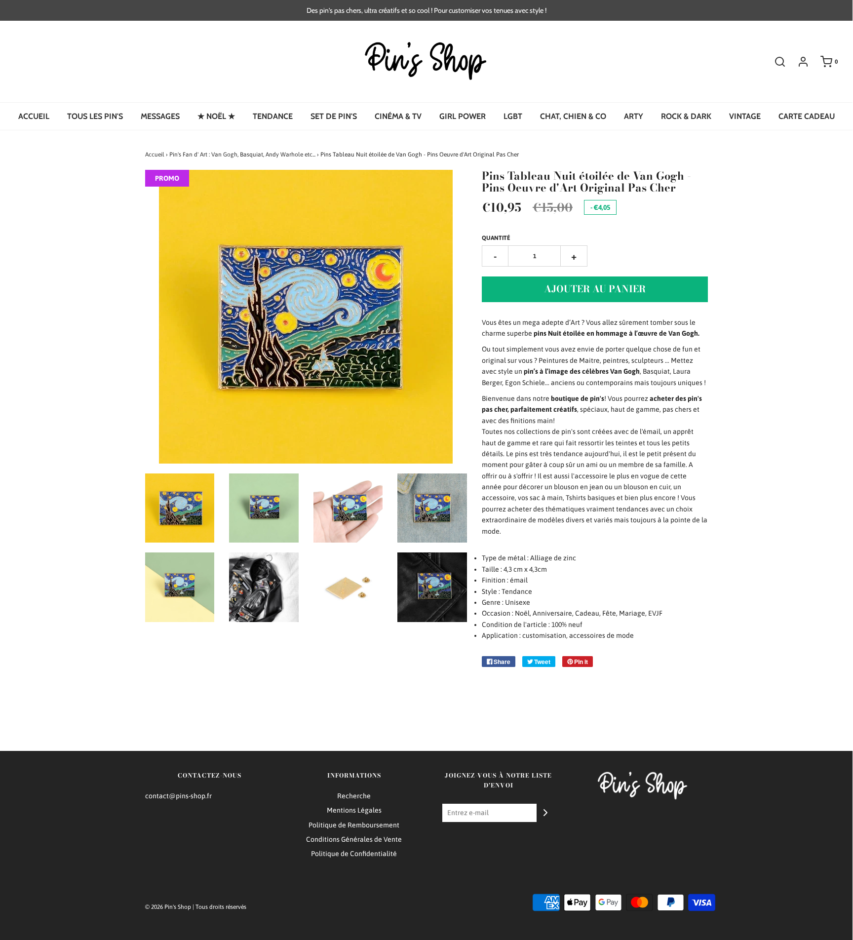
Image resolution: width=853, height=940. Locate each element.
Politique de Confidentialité (354, 854)
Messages (160, 116)
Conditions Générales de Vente (354, 839)
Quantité (496, 238)
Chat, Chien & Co (573, 116)
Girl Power (462, 116)
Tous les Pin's (95, 116)
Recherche (354, 796)
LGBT (513, 116)
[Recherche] (775, 62)
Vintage (745, 116)
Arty (633, 116)
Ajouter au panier (595, 289)
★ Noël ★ (216, 116)
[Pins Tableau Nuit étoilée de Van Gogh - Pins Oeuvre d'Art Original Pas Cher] (180, 508)
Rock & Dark (686, 116)
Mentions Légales (354, 810)
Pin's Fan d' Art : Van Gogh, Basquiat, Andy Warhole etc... (242, 154)
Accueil (33, 116)
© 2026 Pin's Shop (168, 906)
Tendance (273, 116)
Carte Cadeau (806, 116)
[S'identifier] (798, 62)
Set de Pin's (333, 116)
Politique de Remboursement (354, 825)
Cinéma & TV (398, 116)
